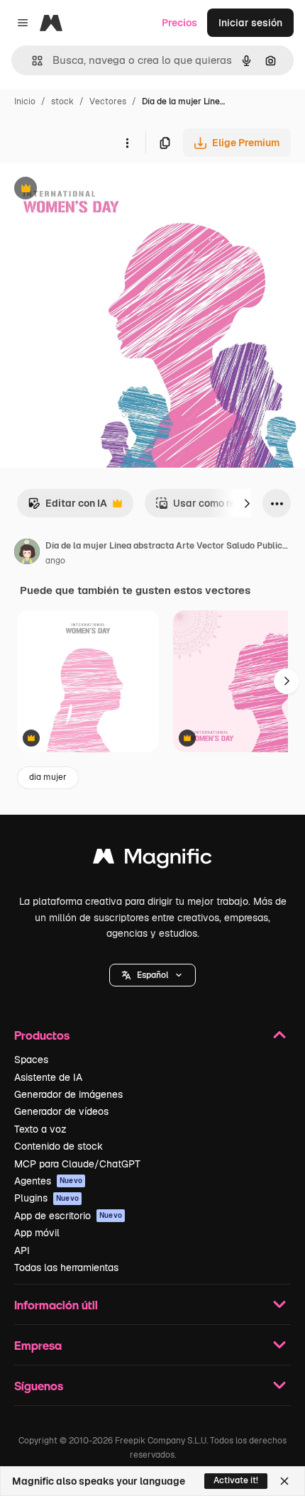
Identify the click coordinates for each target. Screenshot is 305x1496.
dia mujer (48, 777)
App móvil (37, 1232)
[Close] (284, 1481)
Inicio (24, 101)
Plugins (46, 1198)
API (22, 1250)
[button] (152, 975)
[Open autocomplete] (31, 60)
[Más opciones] (127, 142)
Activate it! (236, 1480)
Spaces (31, 1059)
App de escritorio (68, 1215)
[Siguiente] (247, 503)
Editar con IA (67, 507)
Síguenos (38, 1385)
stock (62, 101)
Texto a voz (40, 1129)
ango (55, 560)
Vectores (107, 101)
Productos (42, 1035)
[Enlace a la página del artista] (27, 553)
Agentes (48, 1181)
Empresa (38, 1345)
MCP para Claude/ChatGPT (77, 1163)
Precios (179, 22)
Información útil (56, 1304)
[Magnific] (152, 860)
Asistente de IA (48, 1077)
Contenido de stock (58, 1146)
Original (91, 190)
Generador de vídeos (61, 1111)
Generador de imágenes (68, 1094)
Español (152, 975)
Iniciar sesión (250, 22)
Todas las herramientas (66, 1267)
